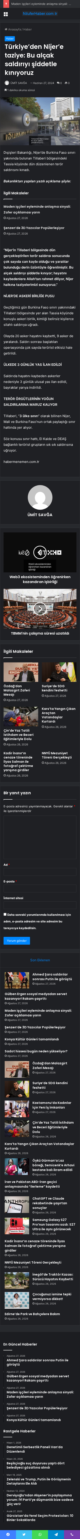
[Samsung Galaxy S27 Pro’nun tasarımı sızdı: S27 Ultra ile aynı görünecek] (17, 1226)
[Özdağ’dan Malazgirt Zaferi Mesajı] (21, 672)
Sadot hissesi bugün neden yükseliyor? (36, 1051)
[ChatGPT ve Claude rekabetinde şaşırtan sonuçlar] (17, 1204)
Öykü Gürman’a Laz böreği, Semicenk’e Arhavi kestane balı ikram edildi (53, 1165)
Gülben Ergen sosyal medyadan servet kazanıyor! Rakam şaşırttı (36, 996)
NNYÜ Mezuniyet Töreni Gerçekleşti (57, 755)
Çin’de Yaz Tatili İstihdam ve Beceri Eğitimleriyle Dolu (19, 734)
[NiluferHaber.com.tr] (40, 13)
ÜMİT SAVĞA (18, 83)
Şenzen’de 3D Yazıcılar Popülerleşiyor (34, 228)
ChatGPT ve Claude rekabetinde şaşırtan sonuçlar (49, 1203)
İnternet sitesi (13, 898)
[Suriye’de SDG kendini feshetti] (59, 672)
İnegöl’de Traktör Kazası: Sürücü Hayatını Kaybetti (52, 1276)
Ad (7, 864)
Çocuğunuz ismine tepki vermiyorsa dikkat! (51, 1296)
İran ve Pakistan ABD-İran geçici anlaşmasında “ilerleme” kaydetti (32, 1184)
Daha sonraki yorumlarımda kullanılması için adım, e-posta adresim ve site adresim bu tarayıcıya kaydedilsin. (37, 921)
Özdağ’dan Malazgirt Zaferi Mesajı (17, 690)
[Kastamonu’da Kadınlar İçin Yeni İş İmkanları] (17, 1109)
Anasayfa (14, 29)
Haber (27, 29)
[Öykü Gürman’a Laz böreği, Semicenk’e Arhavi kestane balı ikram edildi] (17, 1166)
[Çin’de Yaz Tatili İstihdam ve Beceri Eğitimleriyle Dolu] (21, 716)
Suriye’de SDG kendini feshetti (54, 688)
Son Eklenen (40, 960)
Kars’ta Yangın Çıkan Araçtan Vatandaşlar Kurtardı (59, 715)
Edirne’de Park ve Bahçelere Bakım (32, 1314)
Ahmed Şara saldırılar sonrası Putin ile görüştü (52, 976)
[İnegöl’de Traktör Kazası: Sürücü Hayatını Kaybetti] (17, 1280)
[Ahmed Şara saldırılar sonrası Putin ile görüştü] (17, 980)
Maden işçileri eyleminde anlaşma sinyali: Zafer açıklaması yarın (38, 1012)
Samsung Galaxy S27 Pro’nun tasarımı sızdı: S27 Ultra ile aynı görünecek (53, 1224)
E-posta (10, 881)
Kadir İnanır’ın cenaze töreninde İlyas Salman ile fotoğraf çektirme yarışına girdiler (18, 761)
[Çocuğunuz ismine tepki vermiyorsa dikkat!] (17, 1300)
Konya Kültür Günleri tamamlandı (32, 1039)
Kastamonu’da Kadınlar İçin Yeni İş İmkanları (51, 1105)
